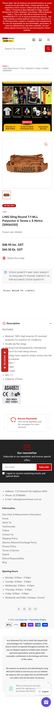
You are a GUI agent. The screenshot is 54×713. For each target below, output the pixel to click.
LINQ (4, 212)
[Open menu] (48, 39)
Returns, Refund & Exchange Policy (19, 542)
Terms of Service (10, 550)
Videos (5, 530)
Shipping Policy (10, 538)
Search (5, 554)
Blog (4, 562)
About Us (7, 522)
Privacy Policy (9, 546)
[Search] (48, 48)
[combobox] (27, 48)
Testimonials (8, 526)
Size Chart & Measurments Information (21, 514)
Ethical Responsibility (13, 558)
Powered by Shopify (37, 620)
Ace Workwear (21, 620)
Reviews (4, 360)
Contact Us (8, 534)
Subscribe (44, 467)
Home (4, 66)
